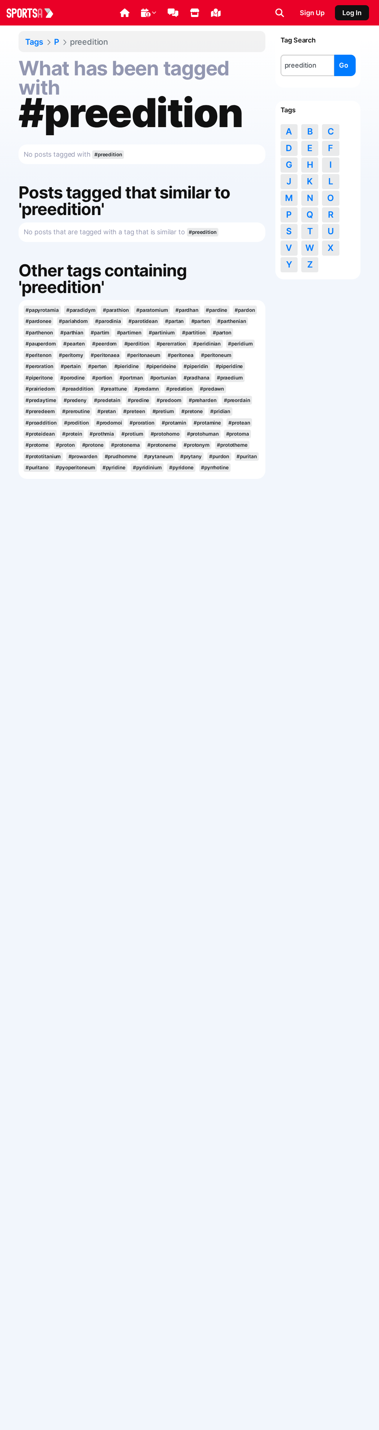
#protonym (196, 445)
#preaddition (77, 389)
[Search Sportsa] (280, 13)
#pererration (171, 344)
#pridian (220, 411)
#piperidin (196, 366)
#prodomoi (109, 423)
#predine (138, 400)
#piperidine (229, 366)
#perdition (136, 344)
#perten (97, 366)
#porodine (72, 378)
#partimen (129, 333)
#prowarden (82, 456)
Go (343, 65)
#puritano (37, 467)
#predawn (212, 389)
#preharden (203, 400)
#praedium (230, 378)
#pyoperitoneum (75, 467)
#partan (174, 321)
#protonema (125, 445)
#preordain (237, 400)
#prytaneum (158, 456)
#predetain (107, 400)
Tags (34, 42)
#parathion (116, 310)
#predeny (75, 400)
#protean (239, 423)
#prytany (191, 456)
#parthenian (231, 321)
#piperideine (161, 366)
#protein (72, 434)
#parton (222, 333)
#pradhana (196, 378)
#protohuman (203, 434)
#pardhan (186, 310)
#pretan (106, 411)
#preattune (114, 389)
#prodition (76, 423)
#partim (100, 333)
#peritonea (181, 355)
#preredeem (40, 411)
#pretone (192, 411)
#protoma (237, 434)
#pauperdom (41, 344)
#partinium (162, 333)
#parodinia (108, 321)
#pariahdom (73, 321)
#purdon (219, 456)
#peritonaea (105, 355)
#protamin (174, 423)
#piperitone (39, 378)
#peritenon (38, 355)
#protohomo (165, 434)
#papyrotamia (42, 310)
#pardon (245, 310)
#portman (131, 378)
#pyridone (181, 467)
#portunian (163, 378)
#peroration (39, 366)
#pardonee (38, 321)
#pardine (216, 310)
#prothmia (102, 434)
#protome (37, 445)
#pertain (71, 366)
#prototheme (232, 445)
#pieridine (126, 366)
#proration (142, 423)
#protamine (207, 423)
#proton (65, 445)
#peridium (240, 344)
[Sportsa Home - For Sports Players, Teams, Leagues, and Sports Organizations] (34, 13)
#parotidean (143, 321)
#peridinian (207, 344)
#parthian (71, 333)
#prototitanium (43, 456)
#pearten (74, 344)
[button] (125, 13)
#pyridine (114, 467)
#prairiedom (40, 389)
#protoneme (161, 445)
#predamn (146, 389)
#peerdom (104, 344)
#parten (200, 321)
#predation (179, 389)
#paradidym (80, 310)
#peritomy (71, 355)
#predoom (169, 400)
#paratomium (152, 310)
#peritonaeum (143, 355)
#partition (193, 333)
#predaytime (41, 400)
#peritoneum (216, 355)
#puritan (246, 456)
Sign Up (312, 13)
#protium (132, 434)
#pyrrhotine (215, 467)
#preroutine (76, 411)
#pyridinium (147, 467)
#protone (93, 445)
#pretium (163, 411)
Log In (352, 13)
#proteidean (40, 434)
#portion (102, 378)
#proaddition (41, 423)
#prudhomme (121, 456)
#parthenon (39, 333)
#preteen (134, 411)
